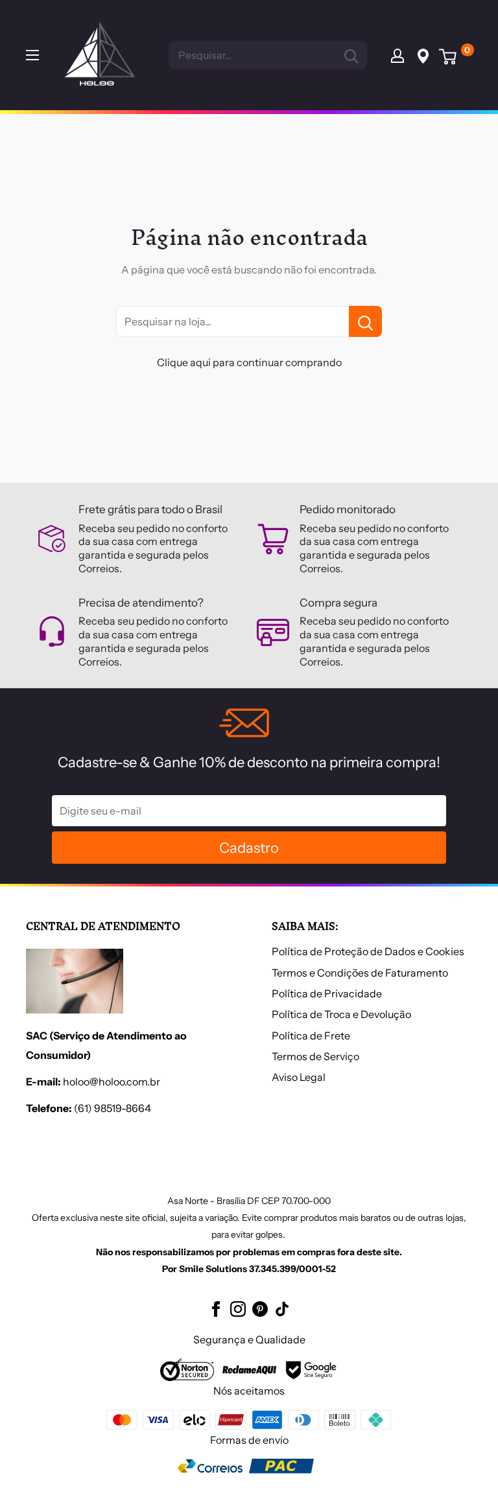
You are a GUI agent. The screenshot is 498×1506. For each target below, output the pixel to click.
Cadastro (249, 848)
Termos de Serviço (315, 1056)
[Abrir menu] (32, 55)
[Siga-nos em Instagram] (238, 1308)
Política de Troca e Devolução (341, 1014)
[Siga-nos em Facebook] (216, 1308)
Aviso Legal (299, 1077)
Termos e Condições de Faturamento (360, 972)
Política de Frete (311, 1035)
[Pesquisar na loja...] (365, 321)
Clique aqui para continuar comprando (249, 362)
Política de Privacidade (327, 993)
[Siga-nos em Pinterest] (260, 1308)
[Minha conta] (397, 55)
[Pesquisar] (351, 55)
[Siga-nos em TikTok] (282, 1308)
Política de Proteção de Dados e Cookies (368, 951)
